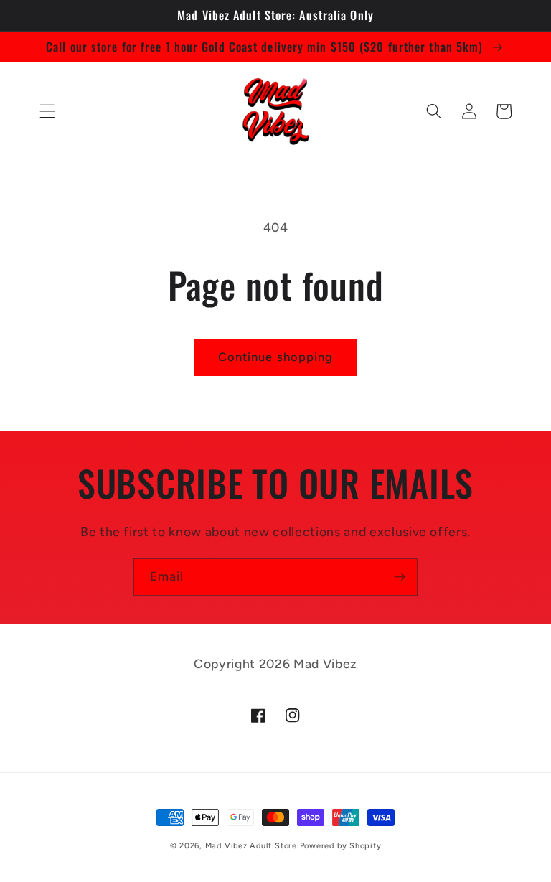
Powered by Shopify (341, 845)
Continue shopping (276, 356)
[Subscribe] (399, 577)
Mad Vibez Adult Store (251, 845)
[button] (47, 111)
